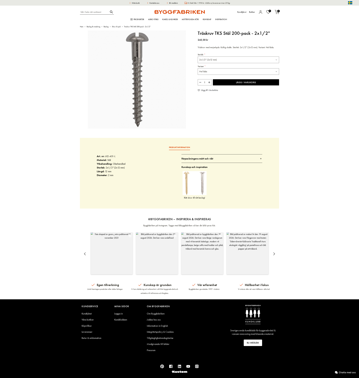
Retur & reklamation (91, 338)
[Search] (111, 11)
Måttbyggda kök (190, 19)
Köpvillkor (87, 325)
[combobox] (94, 11)
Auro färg (153, 19)
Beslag (106, 26)
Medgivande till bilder (158, 344)
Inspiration (221, 19)
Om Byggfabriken (155, 313)
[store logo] (179, 12)
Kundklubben (120, 319)
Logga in (118, 313)
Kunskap (207, 19)
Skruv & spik (116, 26)
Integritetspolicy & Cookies (160, 331)
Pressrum (151, 350)
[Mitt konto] (260, 12)
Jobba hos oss (154, 319)
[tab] (221, 158)
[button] (112, 253)
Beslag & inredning (93, 26)
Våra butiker (88, 319)
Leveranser (87, 331)
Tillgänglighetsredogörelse (160, 338)
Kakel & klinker (170, 19)
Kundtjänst (87, 313)
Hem (81, 26)
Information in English (157, 325)
